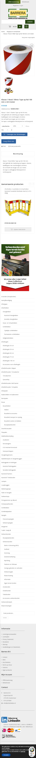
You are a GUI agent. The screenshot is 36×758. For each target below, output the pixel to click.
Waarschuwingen (6, 606)
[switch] (32, 755)
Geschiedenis (6, 662)
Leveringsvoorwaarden (9, 634)
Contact (5, 657)
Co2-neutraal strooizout (10, 447)
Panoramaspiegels (8, 519)
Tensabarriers (7, 376)
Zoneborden (6, 587)
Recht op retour (7, 665)
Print (4, 146)
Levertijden (6, 637)
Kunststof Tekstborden (8, 477)
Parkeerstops (5, 496)
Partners (5, 667)
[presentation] (30, 184)
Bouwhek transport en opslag (13, 417)
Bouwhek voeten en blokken (12, 421)
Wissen (27, 126)
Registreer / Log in (18, 5)
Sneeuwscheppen (8, 451)
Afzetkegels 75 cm (8, 357)
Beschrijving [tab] (18, 154)
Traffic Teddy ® (6, 530)
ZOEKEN (29, 22)
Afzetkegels (4, 342)
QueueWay (6, 379)
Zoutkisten (6, 440)
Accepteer (6, 755)
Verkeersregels (8, 572)
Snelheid (6, 549)
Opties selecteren (19, 229)
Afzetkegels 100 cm (8, 361)
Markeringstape (6, 489)
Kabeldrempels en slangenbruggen (11, 459)
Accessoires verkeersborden (11, 598)
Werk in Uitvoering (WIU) (11, 545)
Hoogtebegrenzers (7, 455)
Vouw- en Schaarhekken (10, 323)
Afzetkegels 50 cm (8, 349)
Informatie (7, 579)
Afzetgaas (4, 304)
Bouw (3, 402)
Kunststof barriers (6, 474)
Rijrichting (7, 560)
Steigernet (4, 526)
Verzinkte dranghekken (11, 319)
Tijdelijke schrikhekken (10, 330)
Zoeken (5, 617)
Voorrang (7, 553)
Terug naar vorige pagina (28, 37)
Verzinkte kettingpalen (9, 470)
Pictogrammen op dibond (9, 500)
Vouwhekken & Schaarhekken (20, 189)
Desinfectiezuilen (6, 428)
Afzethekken (8, 189)
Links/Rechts (5, 126)
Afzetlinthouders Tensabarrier (10, 372)
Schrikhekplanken (6, 511)
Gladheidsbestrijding (7, 436)
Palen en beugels (6, 493)
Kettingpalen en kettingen (9, 462)
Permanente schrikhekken (12, 334)
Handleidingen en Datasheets (11, 647)
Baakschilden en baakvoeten (9, 394)
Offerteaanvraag (13, 2)
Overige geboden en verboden (13, 568)
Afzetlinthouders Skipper (8, 368)
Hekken (6, 410)
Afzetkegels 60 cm (8, 353)
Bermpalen (4, 398)
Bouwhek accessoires (10, 413)
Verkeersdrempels (6, 602)
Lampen (3, 481)
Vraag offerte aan (8, 141)
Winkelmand (25, 2)
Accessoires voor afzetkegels (11, 364)
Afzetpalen (4, 391)
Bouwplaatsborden (10, 425)
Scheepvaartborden (7, 504)
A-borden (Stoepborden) (8, 296)
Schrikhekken (7, 327)
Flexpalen (4, 432)
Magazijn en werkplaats (13, 31)
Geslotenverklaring (9, 557)
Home (3, 31)
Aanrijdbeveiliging (6, 300)
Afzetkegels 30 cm (8, 345)
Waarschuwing (8, 575)
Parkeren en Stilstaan (10, 564)
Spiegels (3, 515)
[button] (32, 46)
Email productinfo (15, 146)
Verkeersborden (6, 534)
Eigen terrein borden (10, 583)
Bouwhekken (7, 406)
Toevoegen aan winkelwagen (15, 134)
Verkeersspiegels (8, 523)
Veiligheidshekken (8, 338)
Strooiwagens (7, 443)
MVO (4, 660)
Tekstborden (6, 594)
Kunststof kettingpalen (9, 466)
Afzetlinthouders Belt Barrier (9, 383)
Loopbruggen (5, 485)
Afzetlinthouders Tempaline (9, 387)
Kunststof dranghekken (11, 315)
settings (22, 751)
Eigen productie (7, 670)
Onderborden (7, 591)
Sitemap (5, 644)
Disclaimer (6, 642)
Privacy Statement (8, 639)
